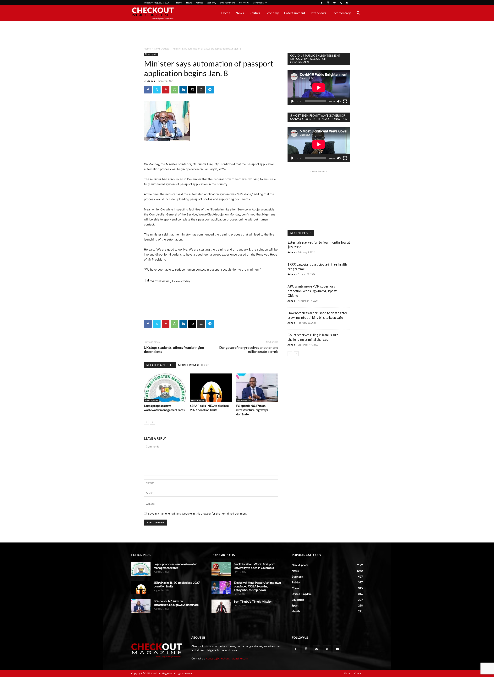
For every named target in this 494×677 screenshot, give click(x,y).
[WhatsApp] (174, 89)
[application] (319, 87)
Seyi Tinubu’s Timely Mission (253, 601)
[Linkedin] (183, 89)
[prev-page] (146, 422)
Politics (199, 2)
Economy (211, 2)
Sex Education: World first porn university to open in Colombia (254, 565)
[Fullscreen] (345, 101)
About (347, 673)
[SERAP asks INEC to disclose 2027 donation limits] (211, 387)
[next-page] (152, 422)
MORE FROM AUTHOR (193, 365)
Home (179, 2)
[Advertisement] (247, 34)
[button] (358, 13)
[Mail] (334, 2)
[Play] (292, 101)
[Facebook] (322, 2)
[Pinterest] (165, 89)
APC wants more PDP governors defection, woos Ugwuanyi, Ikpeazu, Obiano (313, 291)
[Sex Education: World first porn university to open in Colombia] (221, 569)
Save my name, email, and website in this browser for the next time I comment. (197, 513)
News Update (161, 48)
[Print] (201, 89)
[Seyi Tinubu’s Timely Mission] (221, 606)
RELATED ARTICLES (159, 365)
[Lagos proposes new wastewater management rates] (165, 387)
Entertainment (227, 2)
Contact (358, 673)
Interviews (244, 2)
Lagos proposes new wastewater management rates (175, 565)
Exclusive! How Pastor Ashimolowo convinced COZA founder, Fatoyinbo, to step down (257, 586)
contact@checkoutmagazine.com (227, 658)
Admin (151, 80)
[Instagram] (328, 2)
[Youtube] (347, 2)
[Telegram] (210, 89)
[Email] (192, 89)
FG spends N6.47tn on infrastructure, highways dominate (252, 410)
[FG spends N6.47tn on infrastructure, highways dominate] (257, 387)
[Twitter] (341, 2)
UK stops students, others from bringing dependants (174, 350)
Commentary (260, 2)
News (189, 2)
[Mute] (339, 101)
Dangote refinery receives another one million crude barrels (248, 350)
